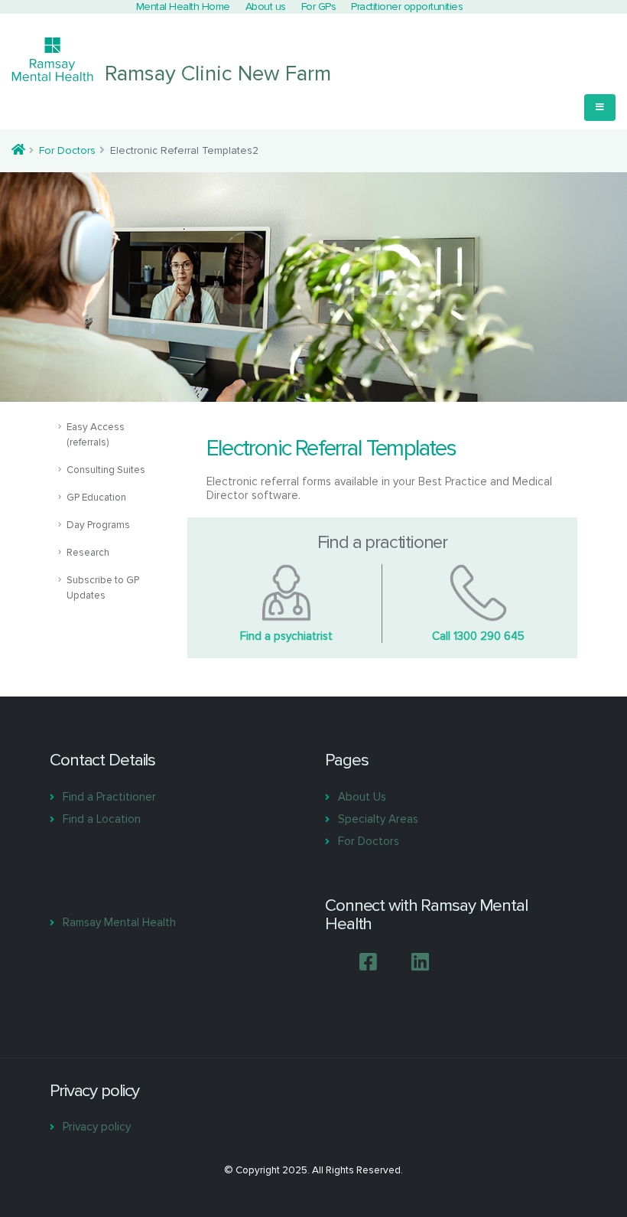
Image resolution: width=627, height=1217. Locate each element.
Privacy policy (97, 1127)
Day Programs (98, 525)
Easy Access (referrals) (96, 435)
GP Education (96, 497)
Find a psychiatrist (286, 636)
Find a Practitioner (109, 797)
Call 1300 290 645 (478, 636)
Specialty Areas (378, 819)
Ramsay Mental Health (119, 922)
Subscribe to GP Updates (103, 588)
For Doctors (67, 150)
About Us (362, 797)
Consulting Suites (106, 470)
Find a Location (102, 819)
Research (88, 553)
